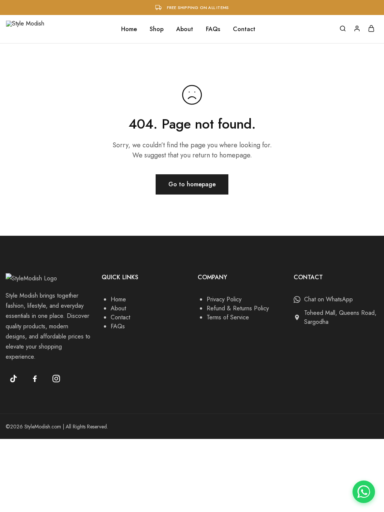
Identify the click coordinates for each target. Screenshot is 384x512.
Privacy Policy (224, 299)
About (184, 29)
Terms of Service (228, 317)
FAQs (213, 29)
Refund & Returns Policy (238, 308)
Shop (157, 29)
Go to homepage (192, 184)
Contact (244, 29)
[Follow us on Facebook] (35, 378)
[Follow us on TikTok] (13, 378)
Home (129, 29)
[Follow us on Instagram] (56, 378)
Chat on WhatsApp (328, 299)
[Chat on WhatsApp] (363, 492)
